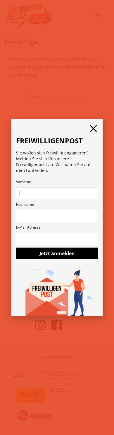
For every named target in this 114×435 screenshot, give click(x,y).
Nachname (25, 204)
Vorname (23, 181)
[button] (93, 128)
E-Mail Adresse (28, 227)
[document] (57, 217)
